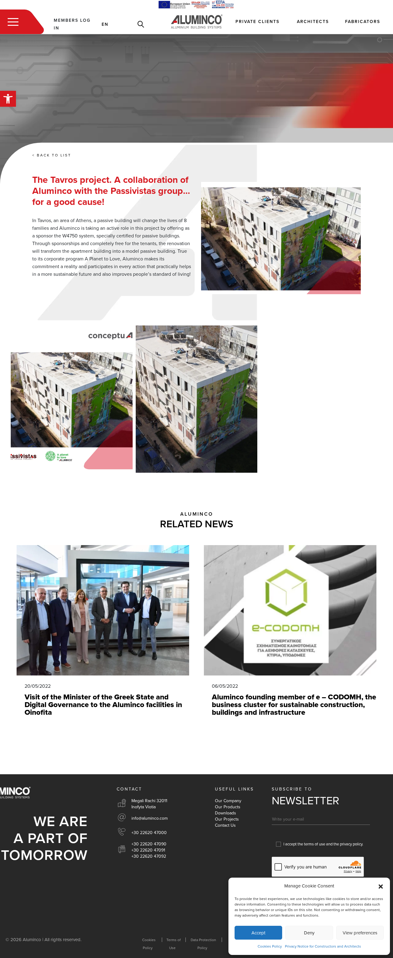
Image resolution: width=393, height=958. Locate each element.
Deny (309, 933)
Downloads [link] (225, 813)
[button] (381, 886)
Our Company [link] (228, 800)
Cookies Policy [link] (270, 946)
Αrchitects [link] (313, 21)
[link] (8, 99)
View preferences (360, 933)
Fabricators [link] (362, 21)
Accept (258, 933)
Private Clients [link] (257, 21)
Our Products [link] (227, 807)
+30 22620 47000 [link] (149, 832)
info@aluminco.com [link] (149, 818)
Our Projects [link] (227, 819)
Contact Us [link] (225, 825)
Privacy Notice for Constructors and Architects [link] (323, 946)
